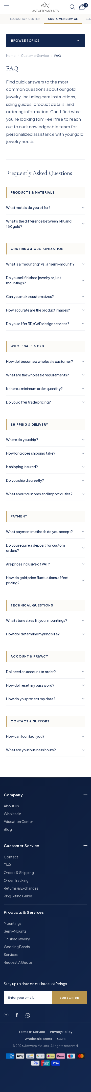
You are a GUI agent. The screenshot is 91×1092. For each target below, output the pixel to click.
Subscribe (69, 997)
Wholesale (12, 813)
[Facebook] (17, 1015)
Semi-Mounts (15, 931)
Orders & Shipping (19, 872)
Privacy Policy (61, 1032)
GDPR (62, 1039)
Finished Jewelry (17, 939)
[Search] (72, 7)
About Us (11, 806)
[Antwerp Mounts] (45, 7)
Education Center (25, 18)
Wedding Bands (17, 946)
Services (11, 954)
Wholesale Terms (38, 1039)
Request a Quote (18, 962)
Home (10, 56)
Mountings (12, 923)
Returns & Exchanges (21, 888)
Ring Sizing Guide (18, 896)
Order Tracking (16, 880)
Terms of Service (31, 1032)
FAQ (7, 864)
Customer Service (63, 18)
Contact (11, 857)
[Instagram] (6, 1015)
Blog (8, 829)
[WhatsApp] (28, 1015)
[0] (82, 6)
